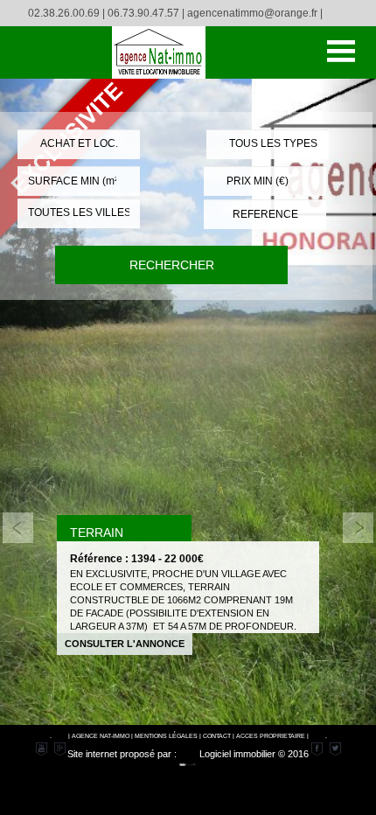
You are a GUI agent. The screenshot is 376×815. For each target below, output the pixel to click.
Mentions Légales (166, 736)
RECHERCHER (171, 265)
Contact (217, 736)
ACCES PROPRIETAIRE (270, 736)
